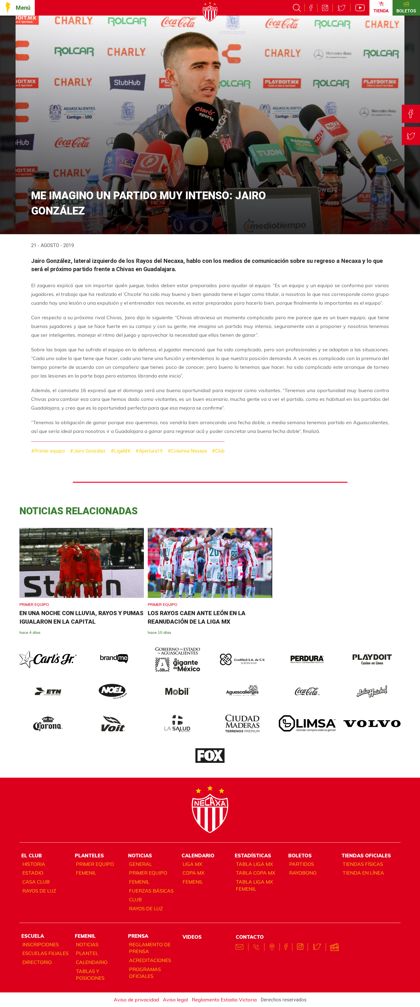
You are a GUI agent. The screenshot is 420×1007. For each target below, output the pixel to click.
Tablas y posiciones (90, 974)
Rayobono (302, 873)
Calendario (91, 962)
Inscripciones (40, 944)
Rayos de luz (39, 891)
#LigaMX (121, 451)
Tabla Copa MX (255, 873)
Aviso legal (175, 1000)
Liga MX (192, 864)
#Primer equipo (48, 451)
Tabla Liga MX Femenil (254, 885)
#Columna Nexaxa (187, 451)
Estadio (32, 873)
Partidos (301, 864)
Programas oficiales (145, 972)
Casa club (36, 882)
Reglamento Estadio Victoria (224, 1000)
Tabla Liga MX (254, 864)
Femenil (86, 873)
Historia (33, 864)
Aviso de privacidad (136, 1000)
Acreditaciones (150, 960)
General (140, 864)
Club (135, 899)
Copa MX (193, 873)
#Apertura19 (149, 451)
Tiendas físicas (362, 864)
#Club (218, 451)
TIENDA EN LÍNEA (363, 873)
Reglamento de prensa (150, 948)
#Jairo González (88, 451)
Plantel (87, 953)
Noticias (87, 944)
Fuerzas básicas (151, 891)
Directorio (37, 962)
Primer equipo (95, 864)
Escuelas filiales (45, 953)
